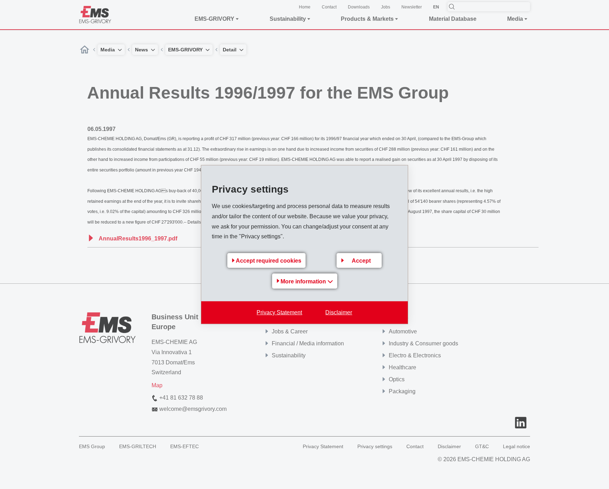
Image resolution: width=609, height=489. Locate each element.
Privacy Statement (279, 312)
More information (304, 281)
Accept (361, 261)
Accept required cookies (268, 261)
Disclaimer (338, 312)
